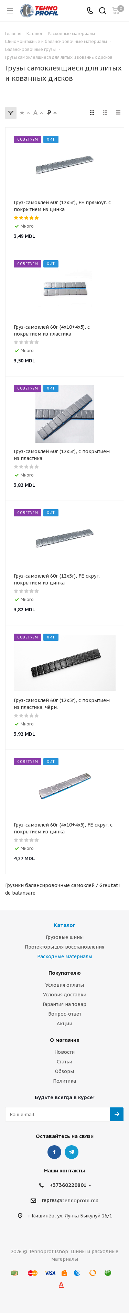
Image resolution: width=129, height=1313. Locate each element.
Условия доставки (64, 995)
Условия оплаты (64, 985)
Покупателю (65, 973)
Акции (64, 1023)
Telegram (71, 1152)
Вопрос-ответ (64, 1014)
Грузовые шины (65, 937)
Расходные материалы (64, 956)
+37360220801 (68, 1185)
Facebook (54, 1152)
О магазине (64, 1040)
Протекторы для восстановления (64, 947)
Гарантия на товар (64, 1004)
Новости (64, 1052)
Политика (64, 1081)
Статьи (64, 1062)
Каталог (64, 925)
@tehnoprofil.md (77, 1200)
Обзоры (64, 1071)
